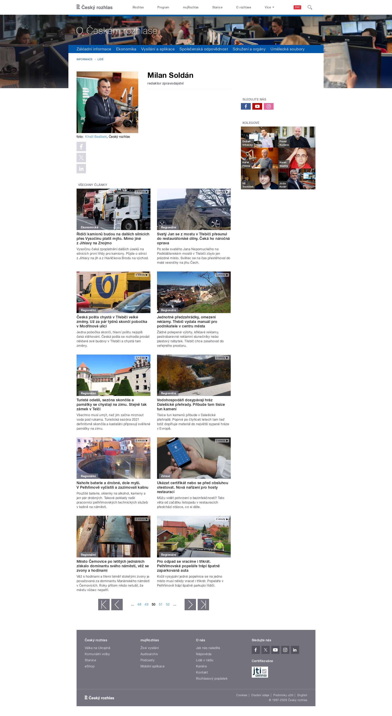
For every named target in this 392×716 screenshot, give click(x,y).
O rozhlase (243, 7)
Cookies (241, 695)
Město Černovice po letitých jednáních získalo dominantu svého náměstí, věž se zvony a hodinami (113, 566)
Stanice (217, 7)
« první (104, 604)
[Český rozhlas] (94, 7)
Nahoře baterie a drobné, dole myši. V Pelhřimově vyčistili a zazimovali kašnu (112, 485)
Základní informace (94, 49)
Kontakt (202, 672)
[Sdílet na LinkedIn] (81, 168)
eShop (90, 666)
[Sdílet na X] (81, 157)
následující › (190, 604)
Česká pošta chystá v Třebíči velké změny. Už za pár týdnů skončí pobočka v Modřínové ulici (112, 321)
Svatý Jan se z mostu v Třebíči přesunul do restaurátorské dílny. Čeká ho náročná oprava (193, 238)
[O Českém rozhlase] (196, 30)
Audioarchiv (149, 654)
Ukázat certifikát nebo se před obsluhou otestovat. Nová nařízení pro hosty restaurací (192, 487)
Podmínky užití (283, 695)
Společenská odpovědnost (203, 49)
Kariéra (201, 666)
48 (139, 604)
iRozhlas (138, 7)
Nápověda (204, 654)
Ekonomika (126, 49)
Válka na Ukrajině (97, 648)
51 (161, 604)
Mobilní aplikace (152, 666)
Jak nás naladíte (208, 648)
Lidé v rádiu (205, 660)
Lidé (101, 59)
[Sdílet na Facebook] (81, 146)
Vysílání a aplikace (158, 49)
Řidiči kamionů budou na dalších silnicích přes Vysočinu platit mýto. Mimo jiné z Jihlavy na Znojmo (113, 238)
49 (146, 604)
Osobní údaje (260, 695)
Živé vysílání (149, 648)
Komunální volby (97, 654)
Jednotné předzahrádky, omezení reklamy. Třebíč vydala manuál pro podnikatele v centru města (187, 321)
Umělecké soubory (288, 49)
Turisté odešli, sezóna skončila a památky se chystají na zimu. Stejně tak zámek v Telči (112, 404)
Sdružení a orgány (249, 49)
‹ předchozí (117, 604)
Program (163, 7)
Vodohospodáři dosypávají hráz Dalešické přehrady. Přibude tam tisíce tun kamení (191, 404)
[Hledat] (309, 7)
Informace (84, 59)
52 (168, 604)
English (302, 695)
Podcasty (147, 660)
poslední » (203, 604)
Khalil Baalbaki (96, 137)
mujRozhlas (191, 7)
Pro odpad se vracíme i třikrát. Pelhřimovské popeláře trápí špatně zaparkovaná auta (188, 566)
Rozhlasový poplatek (211, 678)
